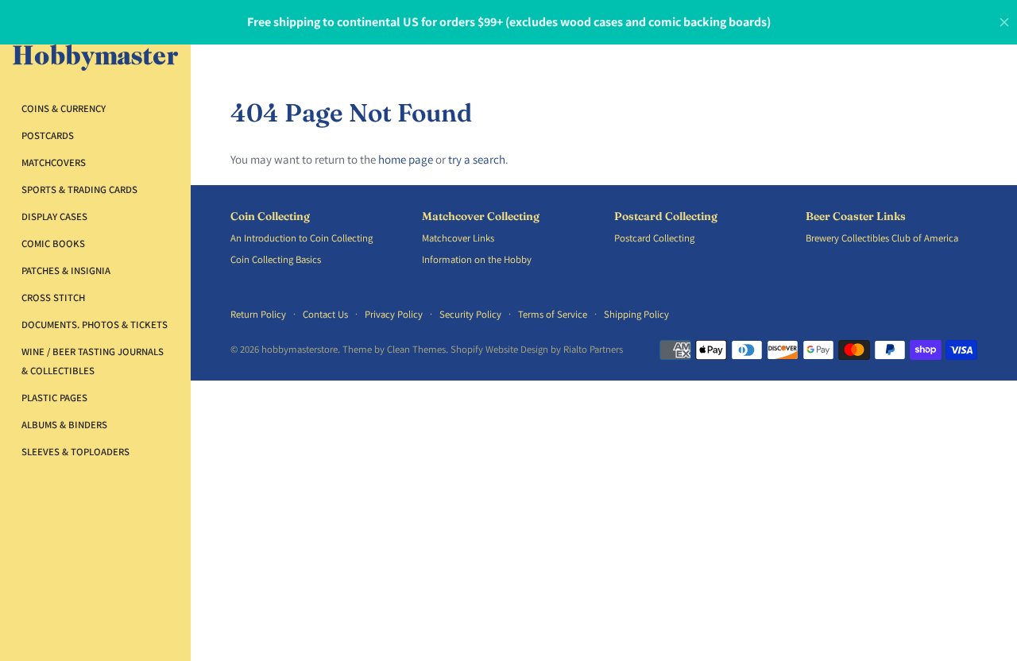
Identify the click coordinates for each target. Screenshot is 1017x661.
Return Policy (258, 314)
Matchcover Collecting (480, 216)
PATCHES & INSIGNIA (65, 270)
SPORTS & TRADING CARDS (79, 189)
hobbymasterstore (299, 349)
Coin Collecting (270, 216)
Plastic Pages (54, 397)
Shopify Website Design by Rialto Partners (536, 349)
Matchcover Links (458, 238)
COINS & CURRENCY (63, 108)
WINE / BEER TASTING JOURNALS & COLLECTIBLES (92, 361)
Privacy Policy (394, 314)
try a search (476, 159)
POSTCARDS (47, 135)
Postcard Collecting (665, 216)
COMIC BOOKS (53, 243)
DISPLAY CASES (54, 216)
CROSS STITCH (53, 297)
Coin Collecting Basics (275, 259)
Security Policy (470, 314)
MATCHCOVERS (53, 162)
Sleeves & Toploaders (75, 451)
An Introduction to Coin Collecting (301, 238)
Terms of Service (552, 314)
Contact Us (325, 314)
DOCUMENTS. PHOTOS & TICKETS (94, 324)
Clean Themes (416, 349)
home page (405, 159)
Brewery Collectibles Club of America (882, 238)
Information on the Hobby (477, 259)
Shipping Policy (636, 314)
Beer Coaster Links (856, 216)
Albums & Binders (64, 424)
